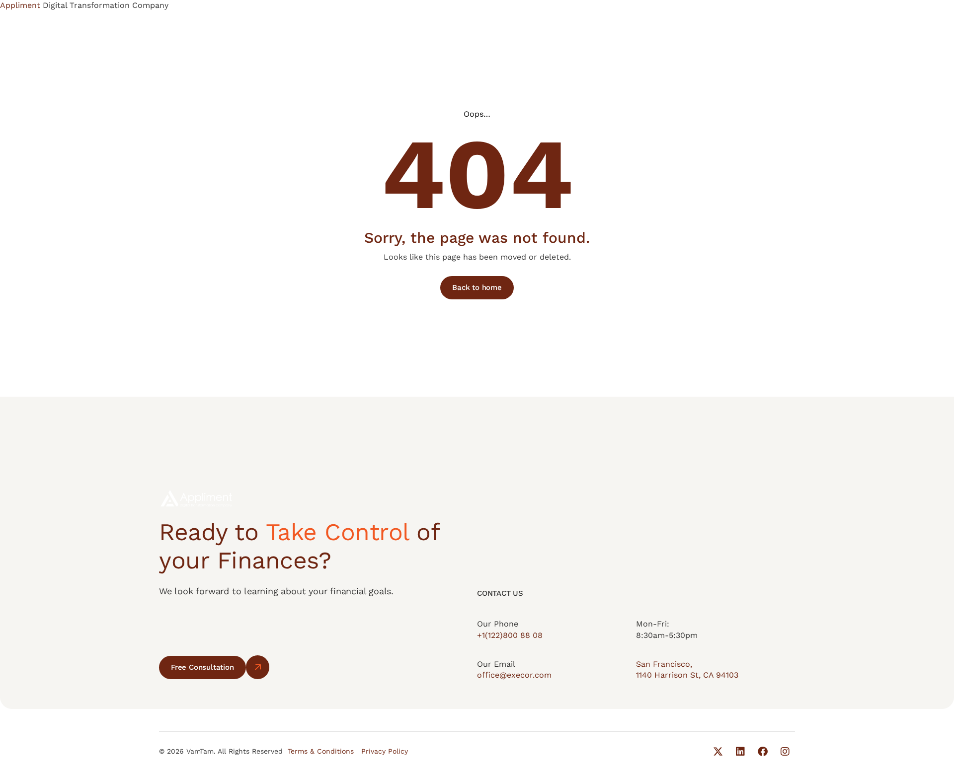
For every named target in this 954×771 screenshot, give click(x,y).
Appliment (21, 5)
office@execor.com (514, 675)
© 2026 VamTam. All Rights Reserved (221, 751)
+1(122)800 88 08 (510, 635)
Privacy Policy (384, 751)
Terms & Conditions (321, 751)
